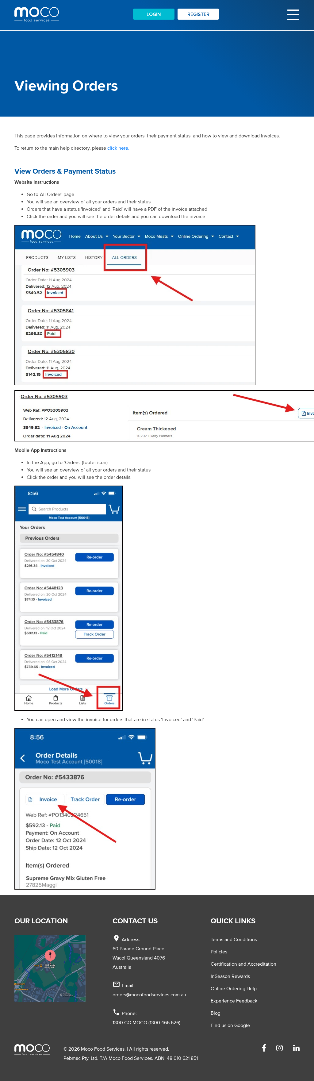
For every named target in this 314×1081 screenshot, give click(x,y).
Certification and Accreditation (243, 964)
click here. (118, 148)
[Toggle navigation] (293, 14)
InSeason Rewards (230, 976)
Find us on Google (230, 1025)
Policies (219, 951)
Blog (215, 1013)
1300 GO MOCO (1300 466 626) (146, 1022)
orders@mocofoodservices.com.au (149, 994)
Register (198, 14)
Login (154, 14)
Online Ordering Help (234, 988)
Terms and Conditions (234, 939)
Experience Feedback (234, 1000)
